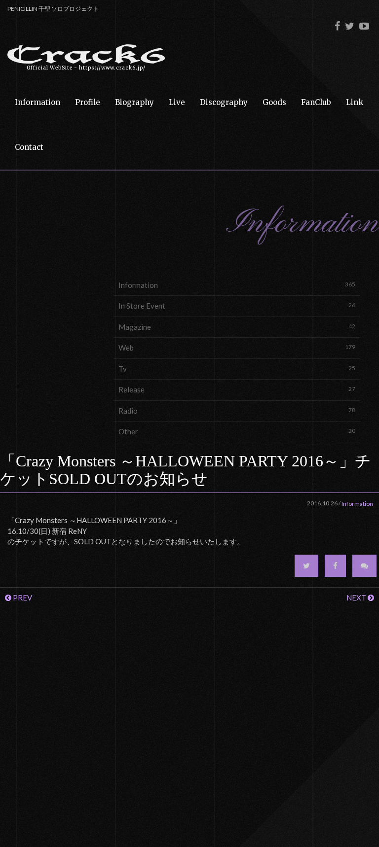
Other (236, 431)
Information (236, 285)
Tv (236, 368)
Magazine (236, 326)
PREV (21, 597)
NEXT (357, 597)
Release (236, 389)
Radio (236, 410)
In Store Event (236, 305)
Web (236, 347)
